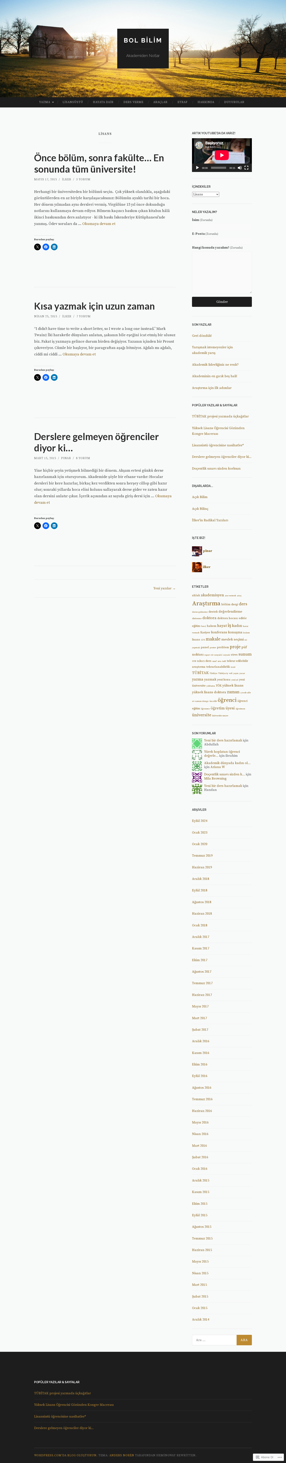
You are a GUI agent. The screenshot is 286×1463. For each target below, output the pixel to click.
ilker (66, 179)
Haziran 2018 (202, 914)
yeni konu (224, 680)
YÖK (219, 686)
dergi (234, 604)
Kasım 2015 (200, 1192)
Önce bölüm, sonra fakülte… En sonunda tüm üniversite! (99, 163)
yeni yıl (234, 679)
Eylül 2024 (199, 821)
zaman (233, 692)
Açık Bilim (199, 497)
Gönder (222, 302)
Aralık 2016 (200, 1041)
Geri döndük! (202, 336)
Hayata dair (103, 102)
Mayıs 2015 (200, 1261)
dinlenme (197, 618)
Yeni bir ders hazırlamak (223, 740)
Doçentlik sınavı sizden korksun (216, 468)
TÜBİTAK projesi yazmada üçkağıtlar (220, 416)
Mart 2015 (199, 1285)
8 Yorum (83, 458)
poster (213, 647)
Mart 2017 (199, 1018)
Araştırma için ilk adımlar (212, 388)
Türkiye (213, 673)
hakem (211, 626)
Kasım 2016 (200, 1053)
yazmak (210, 679)
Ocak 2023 (199, 832)
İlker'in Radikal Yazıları (210, 520)
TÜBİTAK (200, 672)
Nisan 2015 (200, 1273)
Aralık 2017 (200, 937)
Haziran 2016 (202, 1111)
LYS (203, 639)
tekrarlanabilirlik (218, 667)
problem (223, 647)
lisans (196, 640)
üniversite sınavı (220, 715)
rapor (207, 654)
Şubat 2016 (200, 1157)
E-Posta (205, 234)
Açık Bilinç (200, 509)
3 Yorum (83, 179)
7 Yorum (83, 316)
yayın (235, 673)
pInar (66, 458)
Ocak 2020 (199, 844)
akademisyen (212, 595)
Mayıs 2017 (200, 1006)
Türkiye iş (223, 673)
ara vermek (230, 595)
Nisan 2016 (200, 1134)
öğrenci (227, 700)
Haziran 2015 (202, 1250)
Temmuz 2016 (202, 1099)
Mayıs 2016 (200, 1122)
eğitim (196, 626)
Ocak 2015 (199, 1308)
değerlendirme (230, 611)
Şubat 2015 (200, 1296)
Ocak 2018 (199, 925)
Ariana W (217, 767)
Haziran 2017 (202, 995)
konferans (219, 632)
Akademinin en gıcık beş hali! (214, 376)
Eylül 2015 (199, 1215)
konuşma (235, 632)
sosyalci (218, 654)
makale (213, 639)
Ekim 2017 (199, 960)
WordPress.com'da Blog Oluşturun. (66, 1455)
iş (229, 625)
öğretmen (240, 708)
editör (243, 618)
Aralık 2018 (200, 879)
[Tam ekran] (246, 168)
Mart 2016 (199, 1146)
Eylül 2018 (199, 890)
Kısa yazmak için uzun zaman (94, 306)
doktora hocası (227, 618)
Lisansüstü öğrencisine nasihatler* (218, 445)
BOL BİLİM (143, 40)
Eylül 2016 (199, 1076)
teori (233, 667)
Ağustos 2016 (201, 1088)
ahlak (196, 595)
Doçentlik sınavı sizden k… (224, 774)
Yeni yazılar (164, 588)
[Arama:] (222, 1340)
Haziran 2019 (202, 867)
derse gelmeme (200, 612)
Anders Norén (121, 1455)
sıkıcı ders (204, 661)
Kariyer (205, 632)
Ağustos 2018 (201, 902)
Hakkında (206, 102)
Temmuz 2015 (202, 1238)
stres (234, 655)
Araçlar (160, 102)
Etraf (183, 102)
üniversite (201, 715)
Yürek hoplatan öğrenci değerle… (222, 754)
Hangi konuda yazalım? (217, 247)
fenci (203, 626)
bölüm (225, 604)
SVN (194, 661)
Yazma (44, 102)
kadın (237, 625)
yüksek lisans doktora (209, 692)
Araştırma (206, 603)
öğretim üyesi (223, 708)
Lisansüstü (73, 102)
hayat (222, 625)
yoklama (210, 685)
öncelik (213, 701)
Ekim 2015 (199, 1204)
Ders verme (133, 102)
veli (230, 673)
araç (239, 595)
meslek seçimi (232, 639)
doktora (209, 618)
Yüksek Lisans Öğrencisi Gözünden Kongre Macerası (74, 1405)
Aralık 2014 (200, 1319)
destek (213, 612)
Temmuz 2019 (202, 856)
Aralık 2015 (200, 1180)
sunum (245, 654)
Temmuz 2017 (202, 983)
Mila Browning (215, 778)
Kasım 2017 (200, 948)
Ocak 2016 (199, 1169)
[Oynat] (197, 168)
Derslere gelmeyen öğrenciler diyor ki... (221, 457)
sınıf (214, 661)
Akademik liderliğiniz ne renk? (215, 365)
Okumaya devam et (98, 223)
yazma (197, 679)
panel (205, 647)
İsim (202, 220)
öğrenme (205, 708)
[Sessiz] (240, 168)
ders (243, 604)
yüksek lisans (232, 685)
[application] (222, 155)
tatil (224, 661)
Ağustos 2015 (201, 1227)
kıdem (246, 632)
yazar (242, 673)
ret (212, 654)
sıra (219, 661)
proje (235, 647)
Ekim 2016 (199, 1064)
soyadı (226, 654)
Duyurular (234, 102)
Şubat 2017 (200, 1030)
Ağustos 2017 (201, 972)
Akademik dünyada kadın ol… (227, 763)
